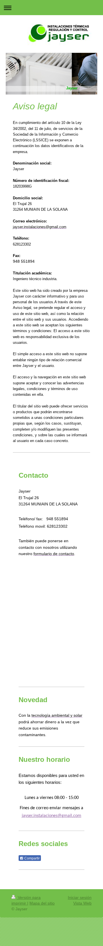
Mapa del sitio (42, 903)
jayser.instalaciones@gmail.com (51, 816)
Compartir (31, 858)
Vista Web (82, 903)
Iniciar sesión (80, 897)
